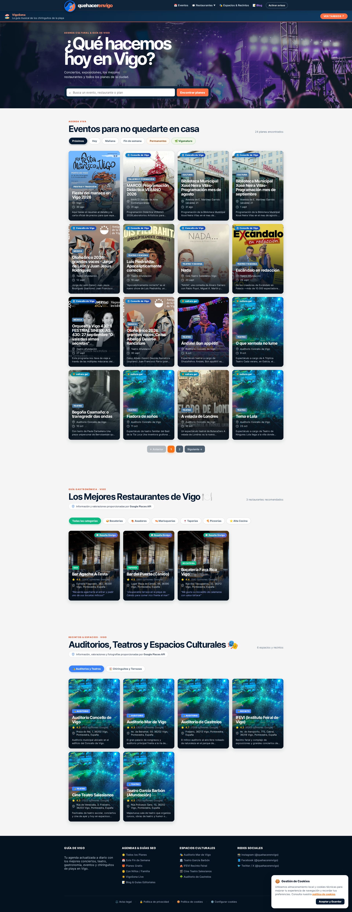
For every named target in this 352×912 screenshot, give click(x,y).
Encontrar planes (192, 92)
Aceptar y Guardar (330, 901)
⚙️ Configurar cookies (224, 901)
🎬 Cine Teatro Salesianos (196, 871)
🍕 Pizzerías (213, 520)
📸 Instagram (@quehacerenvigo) (257, 854)
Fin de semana (133, 140)
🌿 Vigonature (183, 140)
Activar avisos (277, 5)
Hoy (94, 140)
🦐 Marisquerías (165, 520)
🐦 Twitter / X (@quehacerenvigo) (258, 865)
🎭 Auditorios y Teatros (86, 668)
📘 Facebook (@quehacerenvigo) (257, 860)
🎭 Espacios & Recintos (234, 5)
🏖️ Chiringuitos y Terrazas (125, 668)
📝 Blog (257, 5)
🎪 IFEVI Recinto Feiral (193, 865)
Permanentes (158, 140)
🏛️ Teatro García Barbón (195, 860)
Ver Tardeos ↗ (334, 16)
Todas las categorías (85, 520)
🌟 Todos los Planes (134, 854)
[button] (94, 186)
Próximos (78, 140)
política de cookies (323, 894)
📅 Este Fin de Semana (136, 860)
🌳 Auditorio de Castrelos (195, 876)
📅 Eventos (181, 5)
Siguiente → (194, 449)
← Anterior (156, 449)
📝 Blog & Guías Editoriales (138, 882)
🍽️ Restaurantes (204, 5)
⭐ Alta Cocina (238, 520)
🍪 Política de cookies (190, 901)
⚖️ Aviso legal (123, 901)
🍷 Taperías (191, 520)
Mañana (110, 140)
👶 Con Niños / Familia (136, 871)
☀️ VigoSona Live (133, 876)
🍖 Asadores (139, 520)
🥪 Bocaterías (114, 520)
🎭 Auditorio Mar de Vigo (195, 854)
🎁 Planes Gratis (132, 865)
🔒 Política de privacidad (154, 901)
